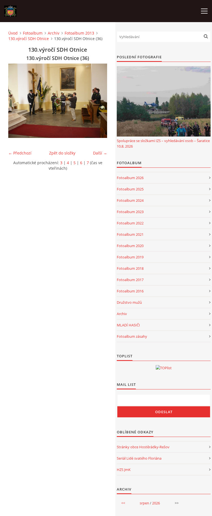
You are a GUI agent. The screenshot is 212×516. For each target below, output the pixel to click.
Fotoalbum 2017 (130, 279)
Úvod (13, 33)
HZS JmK (124, 469)
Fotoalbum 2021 (130, 234)
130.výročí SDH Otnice (28, 38)
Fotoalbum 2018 (130, 268)
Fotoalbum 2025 (130, 189)
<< (123, 503)
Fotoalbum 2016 (130, 291)
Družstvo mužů (129, 302)
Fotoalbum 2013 (79, 33)
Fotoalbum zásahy (132, 336)
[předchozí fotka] (17, 101)
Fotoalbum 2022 (130, 223)
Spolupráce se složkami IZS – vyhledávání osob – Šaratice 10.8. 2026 (163, 143)
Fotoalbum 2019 (130, 257)
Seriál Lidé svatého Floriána (139, 458)
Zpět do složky (62, 153)
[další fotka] (98, 101)
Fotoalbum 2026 (130, 177)
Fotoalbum (33, 33)
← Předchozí (19, 153)
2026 (156, 503)
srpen (144, 503)
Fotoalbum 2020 (130, 245)
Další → (100, 153)
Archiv (53, 33)
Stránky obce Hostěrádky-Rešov (143, 446)
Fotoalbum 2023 (130, 211)
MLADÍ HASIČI (128, 325)
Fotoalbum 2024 (130, 200)
